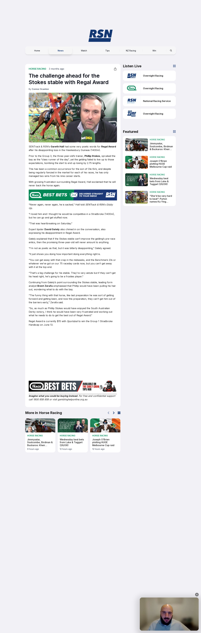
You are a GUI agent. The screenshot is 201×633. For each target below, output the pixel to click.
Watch (84, 50)
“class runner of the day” (55, 159)
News (61, 50)
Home (37, 50)
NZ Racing (131, 50)
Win (154, 50)
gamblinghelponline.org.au (72, 399)
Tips (107, 50)
